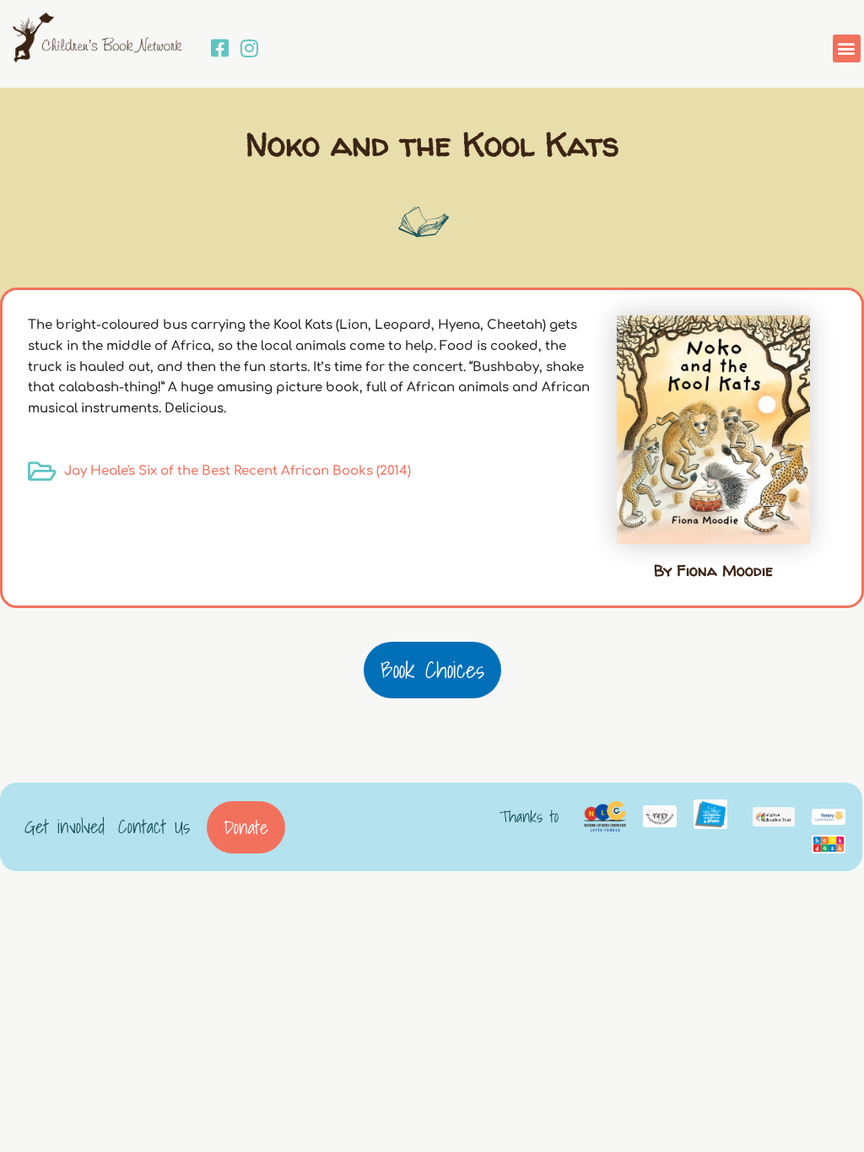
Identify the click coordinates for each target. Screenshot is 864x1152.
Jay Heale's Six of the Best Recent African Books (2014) (237, 471)
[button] (847, 48)
